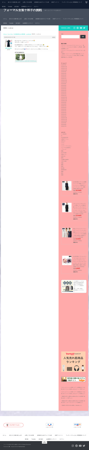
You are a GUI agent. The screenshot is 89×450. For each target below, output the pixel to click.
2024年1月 (63, 95)
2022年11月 (64, 119)
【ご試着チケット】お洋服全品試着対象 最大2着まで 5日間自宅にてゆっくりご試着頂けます (78, 284)
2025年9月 (63, 71)
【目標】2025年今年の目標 (67, 405)
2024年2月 (63, 94)
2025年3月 (63, 75)
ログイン (36, 6)
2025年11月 (64, 68)
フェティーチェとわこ (66, 146)
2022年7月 (63, 126)
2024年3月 (63, 92)
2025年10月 (64, 70)
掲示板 (3, 6)
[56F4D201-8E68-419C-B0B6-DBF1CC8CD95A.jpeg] (26, 57)
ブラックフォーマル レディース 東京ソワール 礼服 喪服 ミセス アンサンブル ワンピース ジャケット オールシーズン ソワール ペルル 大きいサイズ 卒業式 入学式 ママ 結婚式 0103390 (79, 208)
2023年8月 (63, 104)
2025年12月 (64, 66)
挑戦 (62, 164)
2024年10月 (64, 82)
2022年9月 (63, 122)
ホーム (3, 2)
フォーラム (10, 34)
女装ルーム (63, 154)
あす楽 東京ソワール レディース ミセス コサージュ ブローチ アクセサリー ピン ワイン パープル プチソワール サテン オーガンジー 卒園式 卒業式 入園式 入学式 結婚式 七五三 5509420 (79, 261)
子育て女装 (63, 161)
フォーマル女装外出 (66, 147)
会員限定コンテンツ (26, 6)
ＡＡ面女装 (63, 134)
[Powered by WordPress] (9, 446)
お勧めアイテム (64, 139)
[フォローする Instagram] (74, 28)
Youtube (10, 6)
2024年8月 (63, 85)
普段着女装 (63, 169)
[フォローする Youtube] (81, 28)
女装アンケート (55, 2)
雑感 (62, 175)
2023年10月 (64, 100)
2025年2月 (63, 77)
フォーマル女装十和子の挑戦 (22, 10)
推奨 (62, 166)
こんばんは (28, 34)
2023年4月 (63, 111)
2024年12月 (64, 80)
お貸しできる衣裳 (27, 2)
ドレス (62, 142)
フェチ (62, 144)
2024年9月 (63, 83)
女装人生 (63, 156)
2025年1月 (63, 78)
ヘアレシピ (63, 149)
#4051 (53, 37)
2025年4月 (63, 73)
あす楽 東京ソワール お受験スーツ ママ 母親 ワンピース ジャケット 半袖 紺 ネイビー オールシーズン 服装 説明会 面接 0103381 (79, 185)
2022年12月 (64, 117)
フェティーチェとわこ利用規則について (72, 2)
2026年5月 (63, 65)
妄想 (62, 157)
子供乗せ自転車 (64, 159)
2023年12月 (64, 97)
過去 (62, 173)
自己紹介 (16, 6)
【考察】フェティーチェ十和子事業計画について (72, 53)
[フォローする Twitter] (84, 28)
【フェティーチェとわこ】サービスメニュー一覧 (72, 45)
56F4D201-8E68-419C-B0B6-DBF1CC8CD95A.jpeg (26, 61)
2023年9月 (63, 102)
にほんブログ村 (49, 427)
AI (61, 135)
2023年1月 (63, 116)
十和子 (81, 389)
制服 (62, 151)
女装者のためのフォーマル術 (41, 2)
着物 (62, 171)
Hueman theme (22, 446)
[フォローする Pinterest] (77, 28)
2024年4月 (63, 90)
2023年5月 (63, 109)
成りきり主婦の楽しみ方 (14, 2)
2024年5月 (63, 88)
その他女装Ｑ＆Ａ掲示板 (19, 34)
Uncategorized (64, 137)
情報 (62, 163)
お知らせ (63, 140)
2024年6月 (63, 87)
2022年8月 (63, 124)
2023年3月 (63, 112)
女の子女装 (63, 152)
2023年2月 (63, 114)
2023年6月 (63, 107)
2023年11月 (64, 99)
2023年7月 (63, 105)
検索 (62, 34)
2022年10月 (64, 121)
